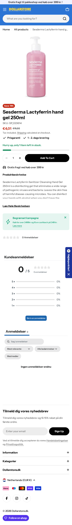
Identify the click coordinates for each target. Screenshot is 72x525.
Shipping (21, 132)
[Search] (65, 19)
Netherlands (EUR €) (19, 480)
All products (21, 29)
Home (6, 29)
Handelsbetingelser (57, 440)
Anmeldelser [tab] (17, 331)
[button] (36, 282)
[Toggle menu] (5, 10)
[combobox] (36, 19)
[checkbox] (13, 356)
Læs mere (17, 225)
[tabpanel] (36, 370)
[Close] (65, 217)
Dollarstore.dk (20, 510)
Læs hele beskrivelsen (16, 206)
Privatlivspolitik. (15, 444)
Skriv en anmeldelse (36, 318)
